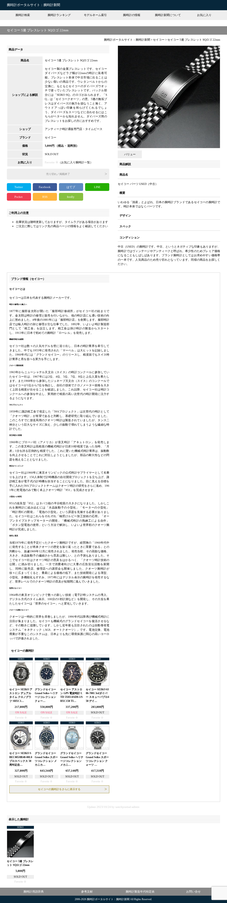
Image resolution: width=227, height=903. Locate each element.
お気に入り (204, 15)
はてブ (71, 187)
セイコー (50, 137)
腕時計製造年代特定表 (140, 891)
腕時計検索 (23, 15)
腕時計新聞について (168, 15)
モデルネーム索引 (95, 15)
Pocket (18, 196)
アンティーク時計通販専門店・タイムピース (73, 129)
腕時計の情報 (131, 15)
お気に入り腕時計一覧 (75, 162)
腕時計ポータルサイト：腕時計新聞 (33, 5)
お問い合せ (193, 891)
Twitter (18, 187)
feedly (71, 196)
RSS (44, 196)
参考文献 (87, 891)
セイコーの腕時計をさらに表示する (59, 789)
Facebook (45, 187)
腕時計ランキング (59, 15)
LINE (97, 187)
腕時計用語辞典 (33, 891)
